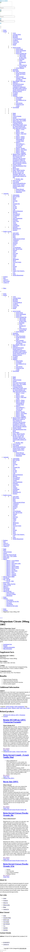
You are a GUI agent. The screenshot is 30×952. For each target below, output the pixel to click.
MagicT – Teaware (11, 573)
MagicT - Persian (20, 148)
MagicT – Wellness (11, 575)
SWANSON (6, 588)
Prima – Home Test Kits (9, 584)
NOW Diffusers (20, 68)
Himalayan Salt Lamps (12, 606)
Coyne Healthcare (17, 39)
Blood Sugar (16, 234)
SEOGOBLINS (23, 948)
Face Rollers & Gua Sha (12, 601)
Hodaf (14, 44)
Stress (14, 269)
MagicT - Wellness (21, 152)
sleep (21, 708)
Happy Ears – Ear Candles (10, 556)
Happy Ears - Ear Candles (19, 120)
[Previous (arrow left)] (0, 951)
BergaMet (15, 36)
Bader (14, 113)
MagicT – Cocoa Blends (12, 560)
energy (9, 708)
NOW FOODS (17, 47)
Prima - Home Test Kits (19, 170)
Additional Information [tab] (9, 647)
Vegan (14, 222)
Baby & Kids (16, 196)
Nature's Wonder (17, 164)
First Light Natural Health (19, 119)
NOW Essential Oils (21, 53)
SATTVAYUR (16, 180)
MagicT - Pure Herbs (21, 149)
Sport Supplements (17, 218)
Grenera (15, 43)
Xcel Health (16, 107)
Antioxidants (16, 195)
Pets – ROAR (6, 579)
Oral (14, 263)
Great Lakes (16, 41)
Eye (14, 246)
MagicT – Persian (10, 569)
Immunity (15, 227)
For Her (15, 206)
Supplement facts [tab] (7, 644)
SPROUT (15, 82)
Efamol (14, 117)
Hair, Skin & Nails (17, 249)
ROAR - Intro (19, 179)
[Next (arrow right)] (2, 951)
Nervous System (17, 262)
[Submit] (0, 18)
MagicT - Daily (20, 132)
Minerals (15, 212)
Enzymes (15, 201)
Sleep (14, 268)
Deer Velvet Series (20, 72)
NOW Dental (19, 49)
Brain (14, 237)
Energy (14, 244)
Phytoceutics (16, 168)
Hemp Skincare (20, 189)
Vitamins (15, 224)
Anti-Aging (16, 233)
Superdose (15, 69)
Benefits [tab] (5, 645)
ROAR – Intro (10, 581)
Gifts (14, 209)
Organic (15, 217)
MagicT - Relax (20, 151)
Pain (14, 265)
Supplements (16, 225)
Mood (14, 260)
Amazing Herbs (17, 34)
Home (4, 30)
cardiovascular (3, 708)
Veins (14, 273)
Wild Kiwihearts (7, 591)
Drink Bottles (19, 97)
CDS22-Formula (17, 116)
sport (24, 708)
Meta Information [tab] (7, 648)
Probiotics (15, 219)
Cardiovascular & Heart (19, 238)
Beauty (14, 198)
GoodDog (15, 40)
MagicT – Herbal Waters (12, 566)
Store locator (6, 281)
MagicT (5, 559)
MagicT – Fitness (10, 565)
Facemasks (19, 98)
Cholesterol (16, 240)
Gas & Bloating (17, 247)
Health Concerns (7, 231)
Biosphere (15, 37)
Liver (14, 257)
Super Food (16, 221)
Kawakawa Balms (20, 190)
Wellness (15, 95)
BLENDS (21, 59)
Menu (4, 288)
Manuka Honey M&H (8, 576)
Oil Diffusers (16, 215)
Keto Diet (15, 253)
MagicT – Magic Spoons (12, 568)
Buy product (6, 748)
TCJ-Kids (15, 93)
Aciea (14, 33)
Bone (14, 236)
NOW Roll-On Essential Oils (23, 65)
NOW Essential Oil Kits (22, 62)
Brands (5, 31)
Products (5, 276)
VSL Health (16, 182)
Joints (14, 252)
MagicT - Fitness (20, 136)
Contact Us (6, 282)
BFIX (14, 114)
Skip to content (4, 0)
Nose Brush (6, 578)
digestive (15, 230)
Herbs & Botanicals (18, 211)
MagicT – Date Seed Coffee (13, 563)
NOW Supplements (21, 50)
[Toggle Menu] (0, 291)
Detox (14, 199)
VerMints (15, 94)
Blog (4, 278)
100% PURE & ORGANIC (22, 57)
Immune (15, 250)
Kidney (15, 255)
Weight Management (18, 275)
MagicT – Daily (10, 562)
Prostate (15, 266)
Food (14, 205)
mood (17, 708)
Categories (6, 193)
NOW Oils (19, 52)
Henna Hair (6, 557)
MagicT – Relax (10, 572)
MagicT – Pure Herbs (11, 570)
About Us (5, 279)
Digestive (15, 243)
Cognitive (15, 241)
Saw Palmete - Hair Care (19, 81)
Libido (14, 256)
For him (15, 208)
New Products (16, 214)
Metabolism (16, 259)
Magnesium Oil (17, 228)
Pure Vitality (16, 71)
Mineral (14, 708)
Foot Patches (19, 103)
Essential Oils (16, 203)
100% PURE (22, 55)
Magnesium (19, 192)
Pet (13, 202)
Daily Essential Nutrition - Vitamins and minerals (21, 78)
